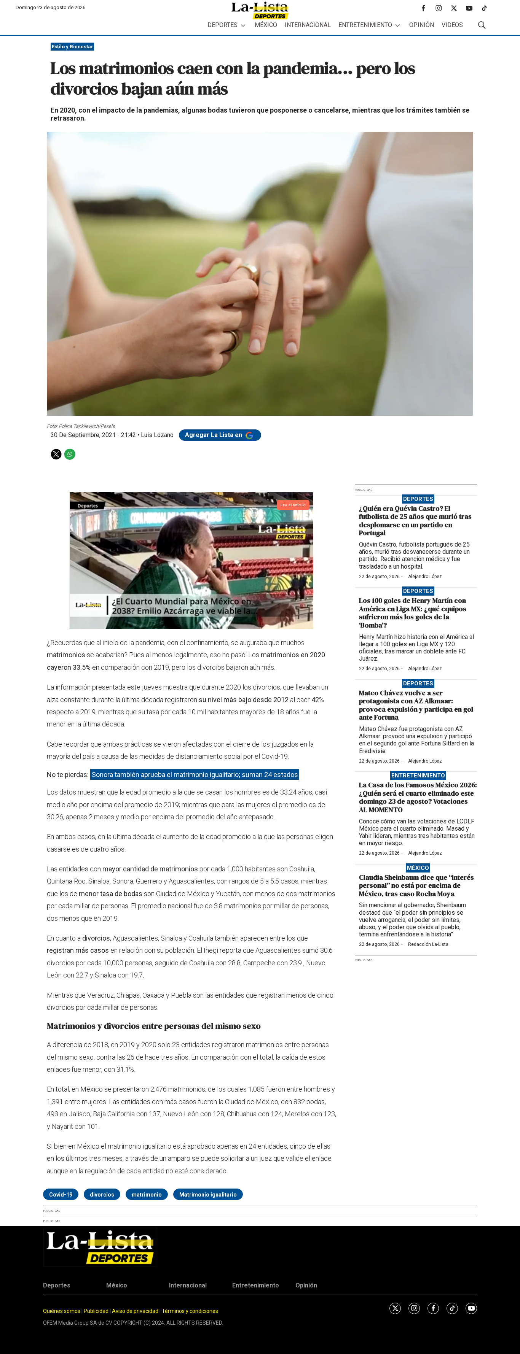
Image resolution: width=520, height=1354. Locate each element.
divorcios (102, 1195)
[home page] (260, 10)
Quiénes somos (61, 1311)
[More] (243, 25)
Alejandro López (425, 576)
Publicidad (97, 1311)
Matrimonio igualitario (208, 1195)
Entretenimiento (365, 25)
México (266, 25)
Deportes (222, 25)
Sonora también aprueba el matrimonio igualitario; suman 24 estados (195, 775)
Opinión (421, 25)
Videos (452, 25)
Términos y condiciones (190, 1311)
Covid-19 (60, 1195)
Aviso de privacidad (135, 1311)
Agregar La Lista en (214, 435)
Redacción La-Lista (428, 944)
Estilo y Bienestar (72, 46)
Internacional (308, 25)
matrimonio (147, 1195)
